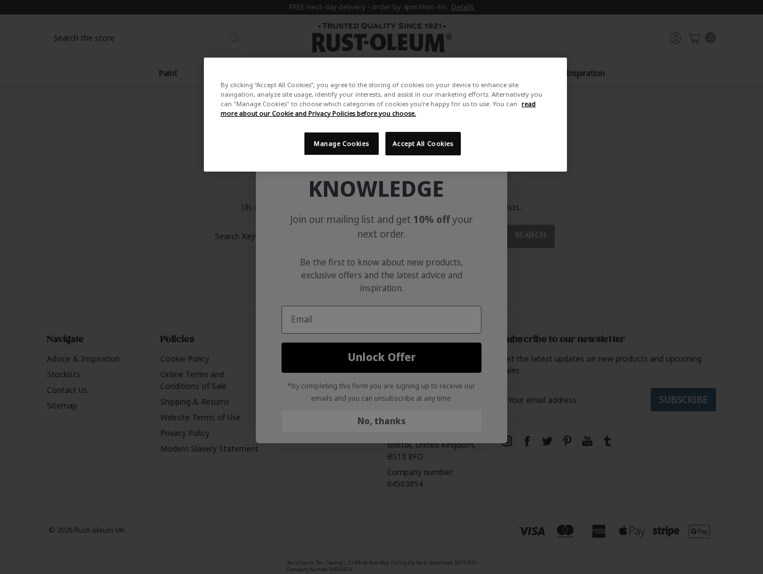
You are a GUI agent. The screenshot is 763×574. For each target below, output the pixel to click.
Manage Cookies (341, 143)
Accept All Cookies (423, 143)
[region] (385, 115)
